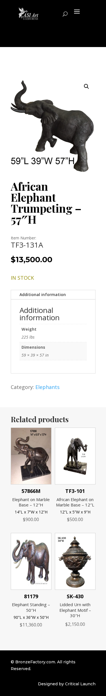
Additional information (43, 294)
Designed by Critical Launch (67, 683)
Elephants (47, 387)
